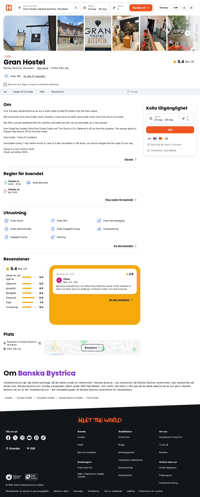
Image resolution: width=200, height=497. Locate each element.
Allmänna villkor (61, 491)
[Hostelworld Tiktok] (43, 437)
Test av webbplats (113, 491)
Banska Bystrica (13, 68)
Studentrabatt (125, 475)
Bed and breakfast (87, 452)
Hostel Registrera (167, 467)
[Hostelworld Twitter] (15, 437)
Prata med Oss (85, 467)
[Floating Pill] (187, 33)
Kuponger (78, 491)
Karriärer (163, 452)
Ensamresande (125, 467)
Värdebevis (93, 491)
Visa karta (42, 68)
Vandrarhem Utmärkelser (130, 460)
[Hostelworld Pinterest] (36, 437)
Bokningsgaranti (126, 452)
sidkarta (131, 491)
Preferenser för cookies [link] (151, 491)
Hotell (80, 444)
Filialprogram (165, 475)
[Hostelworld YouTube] (29, 437)
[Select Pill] (184, 8)
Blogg (121, 444)
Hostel (8, 56)
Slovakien (28, 68)
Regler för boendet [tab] (23, 91)
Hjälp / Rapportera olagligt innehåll (91, 475)
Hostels (81, 437)
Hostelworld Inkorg (168, 483)
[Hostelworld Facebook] (8, 437)
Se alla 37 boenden (34, 76)
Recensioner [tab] (58, 91)
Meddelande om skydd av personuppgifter (27, 491)
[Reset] (75, 7)
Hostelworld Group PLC (170, 437)
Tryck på (163, 444)
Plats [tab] (42, 91)
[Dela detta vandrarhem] (193, 50)
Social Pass (124, 437)
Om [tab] (5, 91)
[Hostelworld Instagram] (22, 437)
